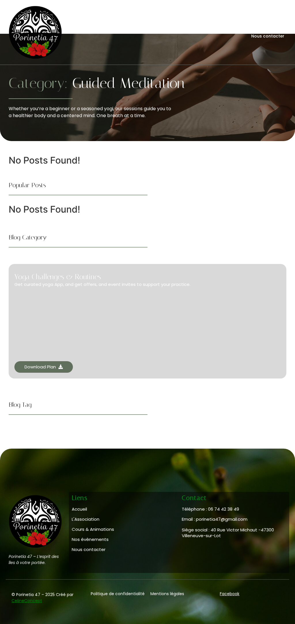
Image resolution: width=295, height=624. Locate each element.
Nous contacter (267, 36)
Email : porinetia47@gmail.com (214, 519)
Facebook (229, 594)
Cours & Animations (161, 28)
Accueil (126, 28)
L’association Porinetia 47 (215, 28)
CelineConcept (27, 601)
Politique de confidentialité (118, 594)
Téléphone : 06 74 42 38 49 (210, 509)
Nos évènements (265, 28)
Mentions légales (167, 594)
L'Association (85, 519)
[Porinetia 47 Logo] (35, 32)
